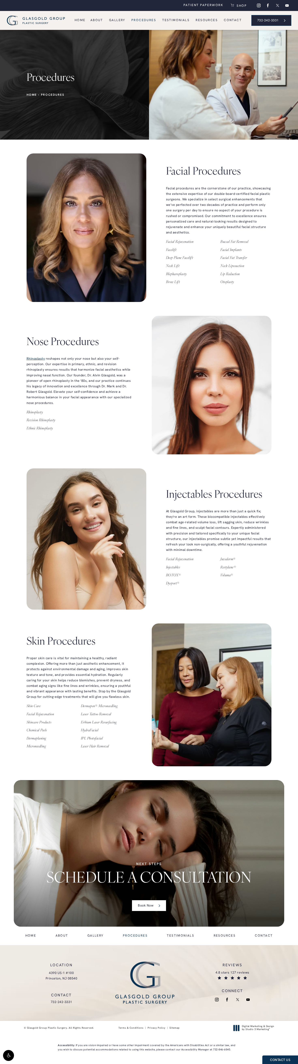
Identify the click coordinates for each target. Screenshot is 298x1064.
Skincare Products (39, 722)
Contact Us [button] (280, 1060)
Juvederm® (228, 559)
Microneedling (36, 747)
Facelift (171, 250)
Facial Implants (231, 250)
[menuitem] (258, 5)
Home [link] (80, 20)
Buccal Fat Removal (234, 242)
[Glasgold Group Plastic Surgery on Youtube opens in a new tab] (287, 5)
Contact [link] (233, 20)
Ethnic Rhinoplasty (40, 428)
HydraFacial (90, 730)
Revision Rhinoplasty (41, 420)
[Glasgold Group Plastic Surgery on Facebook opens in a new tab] (268, 5)
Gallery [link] (117, 20)
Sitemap (174, 1028)
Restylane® (228, 567)
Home (32, 95)
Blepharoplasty (176, 274)
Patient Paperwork (203, 5)
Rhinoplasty (36, 358)
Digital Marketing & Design (258, 1028)
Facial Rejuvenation (180, 242)
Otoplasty (227, 282)
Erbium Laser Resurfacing (99, 722)
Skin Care (34, 706)
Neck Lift (173, 266)
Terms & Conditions (131, 1028)
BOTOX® (173, 576)
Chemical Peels (37, 730)
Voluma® (226, 576)
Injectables (173, 567)
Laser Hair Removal (95, 747)
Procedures (52, 95)
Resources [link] (207, 20)
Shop (241, 5)
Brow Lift (173, 282)
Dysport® (172, 583)
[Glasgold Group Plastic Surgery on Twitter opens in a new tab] (277, 5)
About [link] (96, 20)
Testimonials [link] (176, 20)
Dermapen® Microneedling (99, 706)
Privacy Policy (156, 1028)
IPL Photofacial (92, 738)
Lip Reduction (230, 274)
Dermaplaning (36, 738)
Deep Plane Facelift (179, 258)
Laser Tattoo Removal (96, 714)
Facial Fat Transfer (233, 258)
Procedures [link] (143, 20)
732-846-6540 (221, 1049)
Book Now (145, 905)
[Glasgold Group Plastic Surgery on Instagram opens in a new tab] (258, 5)
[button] (8, 1055)
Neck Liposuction (232, 266)
